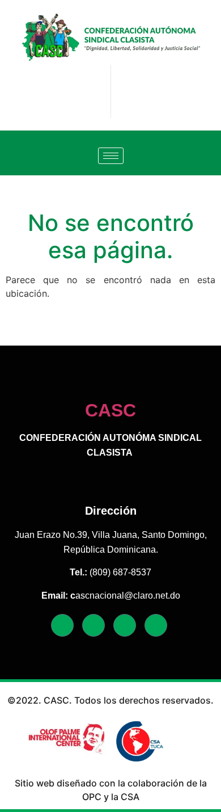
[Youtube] (155, 625)
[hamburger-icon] (111, 156)
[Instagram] (124, 625)
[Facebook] (62, 625)
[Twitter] (93, 625)
